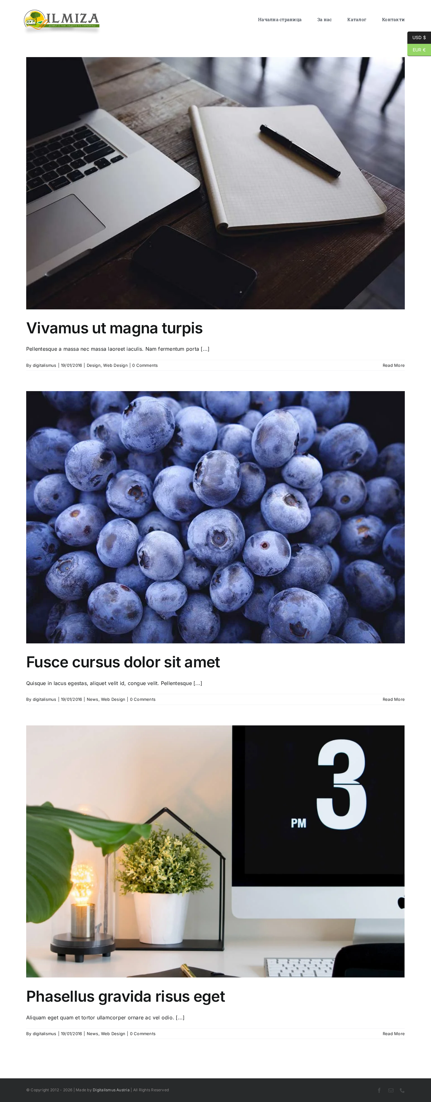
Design (94, 365)
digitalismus (44, 365)
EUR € (416, 49)
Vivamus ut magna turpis (114, 328)
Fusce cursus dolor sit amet (123, 662)
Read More (394, 365)
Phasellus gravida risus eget (125, 996)
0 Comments (145, 365)
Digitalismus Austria (111, 1089)
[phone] (402, 1090)
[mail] (390, 1090)
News (92, 699)
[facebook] (379, 1090)
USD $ (416, 37)
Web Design (115, 365)
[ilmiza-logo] (62, 11)
